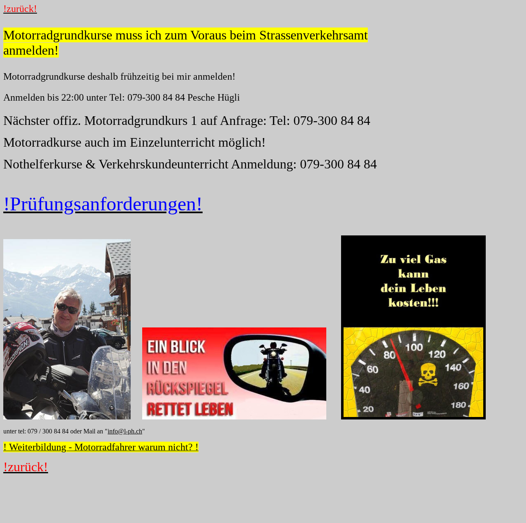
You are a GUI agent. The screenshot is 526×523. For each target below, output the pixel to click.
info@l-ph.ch (125, 431)
